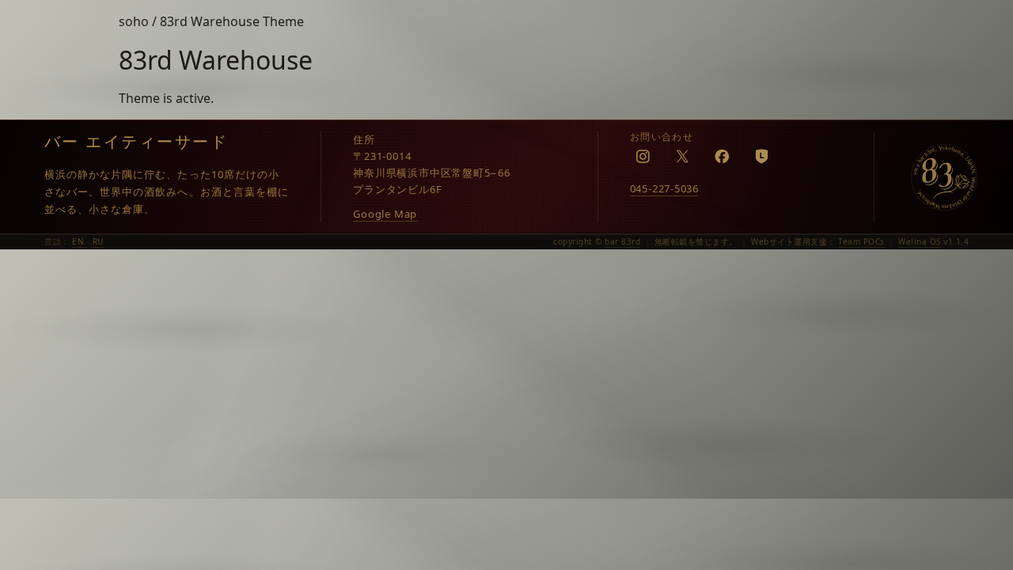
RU (98, 241)
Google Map (385, 214)
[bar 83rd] (944, 177)
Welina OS (919, 241)
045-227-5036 (664, 188)
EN (79, 241)
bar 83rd (622, 241)
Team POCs (861, 241)
